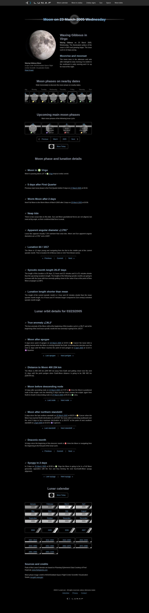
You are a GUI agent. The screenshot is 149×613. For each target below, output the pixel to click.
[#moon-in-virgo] (26, 170)
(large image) (29, 70)
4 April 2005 (78, 348)
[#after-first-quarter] (26, 184)
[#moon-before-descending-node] (26, 386)
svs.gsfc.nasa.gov (36, 577)
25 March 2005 (76, 202)
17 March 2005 (75, 188)
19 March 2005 (55, 343)
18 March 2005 (62, 415)
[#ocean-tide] (26, 213)
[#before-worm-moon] (26, 199)
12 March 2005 (54, 390)
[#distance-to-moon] (26, 367)
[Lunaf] (39, 3)
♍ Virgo (50, 174)
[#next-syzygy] (26, 462)
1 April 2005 (38, 423)
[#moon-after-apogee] (26, 339)
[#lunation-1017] (26, 247)
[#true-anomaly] (26, 322)
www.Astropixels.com (39, 570)
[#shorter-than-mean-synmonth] (26, 291)
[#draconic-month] (26, 439)
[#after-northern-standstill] (26, 412)
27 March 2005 (57, 395)
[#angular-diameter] (26, 230)
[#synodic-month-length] (26, 270)
